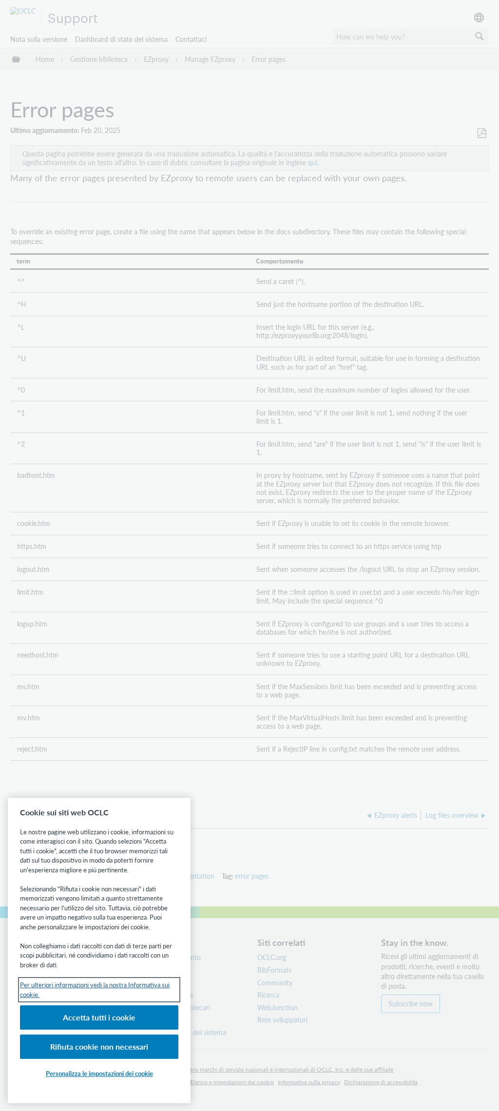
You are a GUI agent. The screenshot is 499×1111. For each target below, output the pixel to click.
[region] (99, 950)
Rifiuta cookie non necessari (99, 1046)
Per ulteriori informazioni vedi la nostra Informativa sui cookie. (95, 989)
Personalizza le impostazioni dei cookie (99, 1073)
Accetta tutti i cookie (99, 1017)
